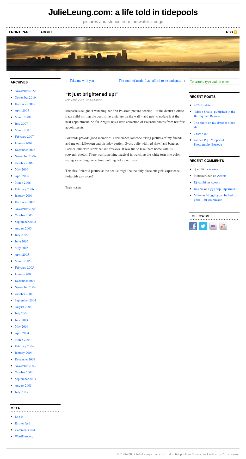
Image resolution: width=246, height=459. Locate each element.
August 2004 (23, 307)
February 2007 (24, 136)
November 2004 (25, 287)
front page (20, 32)
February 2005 (24, 267)
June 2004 (21, 320)
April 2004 (22, 333)
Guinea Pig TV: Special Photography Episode (209, 142)
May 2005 (21, 248)
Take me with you (82, 80)
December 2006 (25, 149)
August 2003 (23, 385)
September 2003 (25, 379)
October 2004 (24, 294)
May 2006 (21, 169)
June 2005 (21, 241)
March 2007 (23, 130)
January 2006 (23, 195)
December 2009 (25, 104)
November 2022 (25, 90)
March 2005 (23, 261)
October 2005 (24, 215)
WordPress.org (24, 436)
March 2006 (23, 182)
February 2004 (24, 346)
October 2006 (24, 163)
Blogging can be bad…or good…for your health (216, 197)
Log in (19, 416)
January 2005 (23, 274)
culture (77, 187)
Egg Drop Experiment (222, 189)
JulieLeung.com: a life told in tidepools (123, 12)
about (46, 32)
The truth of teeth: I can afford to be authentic (150, 80)
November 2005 (25, 208)
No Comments (94, 99)
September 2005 (25, 221)
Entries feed (22, 423)
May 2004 (21, 326)
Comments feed (25, 430)
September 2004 (25, 300)
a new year (201, 133)
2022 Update (202, 105)
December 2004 (25, 280)
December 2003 (25, 359)
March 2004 (23, 339)
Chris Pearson (231, 454)
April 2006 (22, 176)
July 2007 (21, 123)
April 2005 (22, 254)
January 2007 (23, 143)
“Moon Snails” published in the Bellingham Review (214, 113)
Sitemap (197, 454)
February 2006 (24, 189)
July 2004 (21, 313)
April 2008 (22, 110)
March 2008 (23, 117)
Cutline (212, 454)
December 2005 (25, 202)
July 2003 (21, 392)
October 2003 (24, 372)
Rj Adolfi (200, 182)
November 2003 (25, 366)
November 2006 (25, 156)
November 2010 (25, 97)
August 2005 (23, 228)
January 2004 (23, 352)
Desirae (198, 189)
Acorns (213, 169)
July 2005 (21, 235)
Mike (197, 195)
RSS (229, 32)
